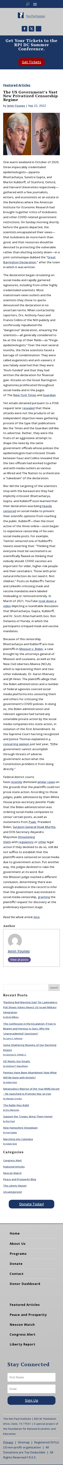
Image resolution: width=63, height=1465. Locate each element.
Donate (16, 1264)
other (42, 842)
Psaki (32, 822)
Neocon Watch (12, 1173)
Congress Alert (12, 1160)
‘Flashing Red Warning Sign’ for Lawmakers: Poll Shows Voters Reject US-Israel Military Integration (30, 1007)
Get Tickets (31, 62)
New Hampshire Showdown (20, 1127)
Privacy (8, 1442)
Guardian (49, 395)
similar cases (46, 782)
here (36, 917)
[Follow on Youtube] (38, 28)
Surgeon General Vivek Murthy (34, 827)
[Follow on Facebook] (24, 28)
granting (44, 897)
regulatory (26, 842)
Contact (17, 1274)
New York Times (24, 395)
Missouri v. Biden (31, 649)
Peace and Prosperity (28, 1315)
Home (15, 1233)
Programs (18, 1254)
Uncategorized (12, 1192)
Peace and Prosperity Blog (19, 1179)
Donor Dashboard (25, 1284)
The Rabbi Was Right (16, 1105)
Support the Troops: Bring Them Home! (27, 1116)
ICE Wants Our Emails (17, 1061)
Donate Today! (31, 1204)
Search (54, 987)
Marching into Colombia (18, 1139)
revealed (28, 408)
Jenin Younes (16, 106)
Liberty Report (22, 1344)
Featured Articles (16, 85)
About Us (18, 1243)
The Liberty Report (15, 1185)
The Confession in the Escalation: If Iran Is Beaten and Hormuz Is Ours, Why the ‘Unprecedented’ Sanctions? (29, 1028)
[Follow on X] (31, 28)
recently (16, 782)
